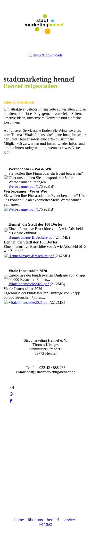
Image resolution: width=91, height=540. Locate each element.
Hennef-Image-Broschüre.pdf (31, 237)
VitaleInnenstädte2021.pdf (28, 284)
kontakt (45, 524)
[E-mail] (12, 387)
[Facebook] (11, 401)
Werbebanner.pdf (21, 186)
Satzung (45, 423)
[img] (45, 24)
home (19, 520)
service (69, 520)
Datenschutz (45, 432)
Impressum (45, 427)
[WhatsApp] (11, 394)
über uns (35, 520)
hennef (53, 520)
